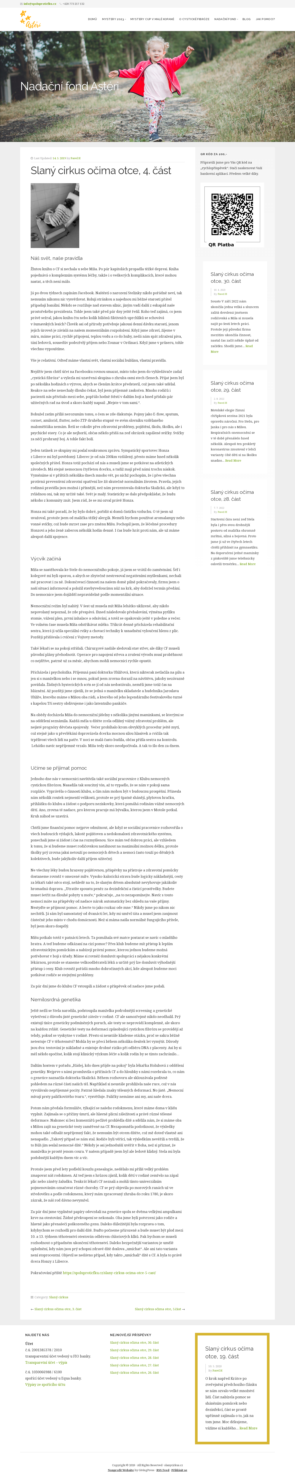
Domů (92, 19)
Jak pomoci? (265, 19)
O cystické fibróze (194, 19)
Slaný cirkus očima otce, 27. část (134, 1365)
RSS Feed (162, 1470)
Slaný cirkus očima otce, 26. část (134, 1372)
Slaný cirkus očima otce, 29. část (134, 1350)
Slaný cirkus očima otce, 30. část (134, 1342)
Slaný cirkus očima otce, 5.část (158, 1309)
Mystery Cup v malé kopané (152, 19)
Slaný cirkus (58, 1297)
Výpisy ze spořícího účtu (45, 1384)
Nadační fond (225, 19)
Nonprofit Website (121, 1470)
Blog (247, 19)
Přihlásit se (179, 1470)
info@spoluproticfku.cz (40, 4)
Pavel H (76, 158)
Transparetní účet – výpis (46, 1362)
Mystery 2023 (113, 19)
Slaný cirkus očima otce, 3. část (58, 1309)
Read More (233, 460)
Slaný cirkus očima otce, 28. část (134, 1358)
